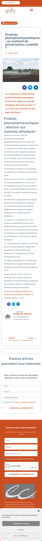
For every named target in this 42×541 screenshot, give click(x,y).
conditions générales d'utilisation (24, 402)
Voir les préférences (21, 536)
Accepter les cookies (21, 524)
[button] (39, 511)
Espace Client (11, 3)
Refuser (21, 530)
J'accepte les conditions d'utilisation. (20, 459)
